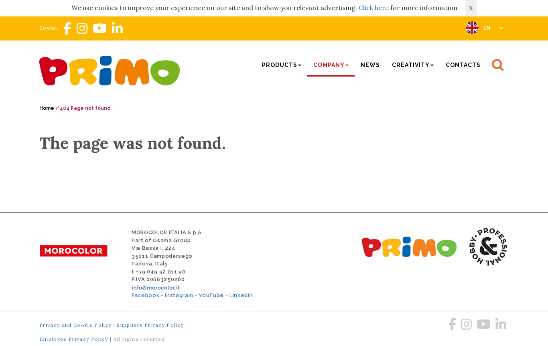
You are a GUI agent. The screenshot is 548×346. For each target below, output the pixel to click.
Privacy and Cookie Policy (75, 325)
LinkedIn (241, 295)
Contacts (463, 65)
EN (488, 28)
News (370, 65)
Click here (374, 8)
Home (46, 108)
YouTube (211, 295)
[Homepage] (111, 70)
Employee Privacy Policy (73, 339)
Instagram (179, 295)
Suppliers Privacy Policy (150, 325)
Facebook (145, 295)
